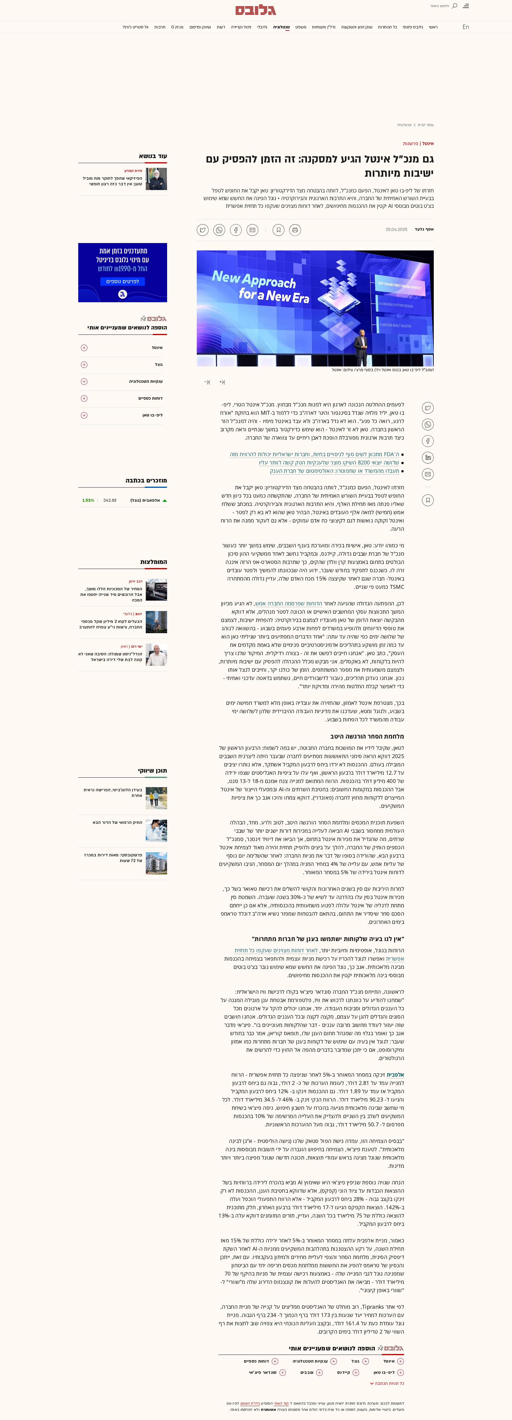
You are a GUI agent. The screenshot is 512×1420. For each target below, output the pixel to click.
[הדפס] (295, 230)
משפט (300, 27)
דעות (221, 27)
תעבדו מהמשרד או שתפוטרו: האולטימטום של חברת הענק (334, 470)
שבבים (307, 1372)
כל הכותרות (387, 27)
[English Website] (465, 26)
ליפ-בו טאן (384, 1372)
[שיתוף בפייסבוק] (236, 230)
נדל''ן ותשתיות (323, 27)
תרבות (159, 27)
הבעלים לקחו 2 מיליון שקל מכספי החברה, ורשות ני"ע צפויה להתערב (110, 624)
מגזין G (177, 27)
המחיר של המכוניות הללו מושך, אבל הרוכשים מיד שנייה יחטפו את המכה (111, 594)
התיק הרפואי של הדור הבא (117, 822)
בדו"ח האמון (250, 1403)
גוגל (355, 1361)
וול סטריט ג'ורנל (135, 27)
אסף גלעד (424, 229)
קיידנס (343, 1372)
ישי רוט (136, 646)
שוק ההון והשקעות (356, 27)
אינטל (428, 143)
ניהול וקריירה (241, 27)
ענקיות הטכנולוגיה (310, 1361)
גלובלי (262, 27)
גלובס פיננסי (413, 27)
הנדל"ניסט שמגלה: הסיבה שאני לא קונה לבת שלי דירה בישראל (110, 656)
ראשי (433, 27)
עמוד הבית (426, 125)
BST (138, 614)
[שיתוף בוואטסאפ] (219, 230)
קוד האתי (281, 1403)
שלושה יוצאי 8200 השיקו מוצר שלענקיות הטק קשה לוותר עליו (329, 462)
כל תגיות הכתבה (389, 1383)
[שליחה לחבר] (252, 230)
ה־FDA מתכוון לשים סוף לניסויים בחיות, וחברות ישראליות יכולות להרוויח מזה (314, 454)
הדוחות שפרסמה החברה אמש (288, 603)
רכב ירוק (135, 581)
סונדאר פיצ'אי (263, 1372)
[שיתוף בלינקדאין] (428, 458)
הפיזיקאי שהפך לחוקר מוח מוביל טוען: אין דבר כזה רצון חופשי (112, 181)
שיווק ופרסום (200, 27)
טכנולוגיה (281, 27)
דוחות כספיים (256, 1361)
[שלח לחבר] (428, 474)
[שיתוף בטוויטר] (203, 230)
